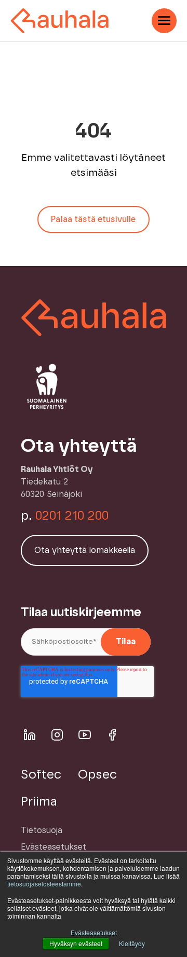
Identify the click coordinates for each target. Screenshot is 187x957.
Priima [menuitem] (39, 802)
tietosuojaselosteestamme (44, 883)
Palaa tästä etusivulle (93, 219)
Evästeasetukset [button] (94, 932)
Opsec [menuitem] (97, 775)
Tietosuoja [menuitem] (41, 830)
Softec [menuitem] (41, 775)
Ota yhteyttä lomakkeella (84, 550)
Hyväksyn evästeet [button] (75, 943)
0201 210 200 (72, 516)
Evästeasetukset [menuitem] (53, 847)
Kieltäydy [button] (132, 943)
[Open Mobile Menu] (164, 20)
